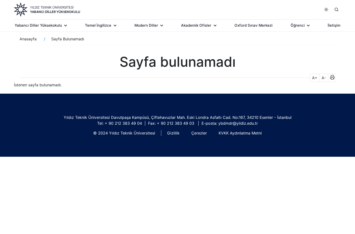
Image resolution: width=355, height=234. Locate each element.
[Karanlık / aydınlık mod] (326, 9)
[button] (330, 78)
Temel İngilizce (98, 25)
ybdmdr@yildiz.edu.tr (238, 123)
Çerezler (199, 133)
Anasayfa (28, 38)
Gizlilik (173, 133)
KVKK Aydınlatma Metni (240, 133)
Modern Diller (146, 25)
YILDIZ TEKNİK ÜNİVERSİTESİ (51, 7)
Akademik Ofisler (196, 25)
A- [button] (324, 77)
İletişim (334, 25)
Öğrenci (298, 25)
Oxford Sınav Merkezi (253, 25)
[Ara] (336, 9)
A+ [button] (314, 77)
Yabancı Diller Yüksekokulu (55, 12)
